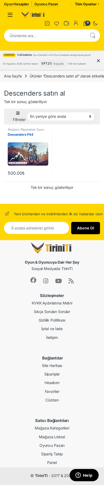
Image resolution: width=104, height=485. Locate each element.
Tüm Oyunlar (85, 4)
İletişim (52, 337)
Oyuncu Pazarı (52, 445)
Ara (92, 35)
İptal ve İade (52, 328)
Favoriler (52, 391)
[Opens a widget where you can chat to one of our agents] (84, 475)
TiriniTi (41, 475)
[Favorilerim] (57, 23)
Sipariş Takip (52, 454)
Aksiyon (13, 129)
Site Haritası (52, 365)
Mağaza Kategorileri (52, 428)
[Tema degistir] (95, 23)
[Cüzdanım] (66, 23)
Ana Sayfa (13, 76)
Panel (52, 462)
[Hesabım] (76, 23)
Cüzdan (52, 400)
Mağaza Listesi (52, 437)
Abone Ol (85, 228)
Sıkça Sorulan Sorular (52, 311)
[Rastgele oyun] (47, 23)
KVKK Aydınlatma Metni (52, 303)
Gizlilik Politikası (52, 320)
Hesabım (52, 382)
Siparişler (52, 374)
